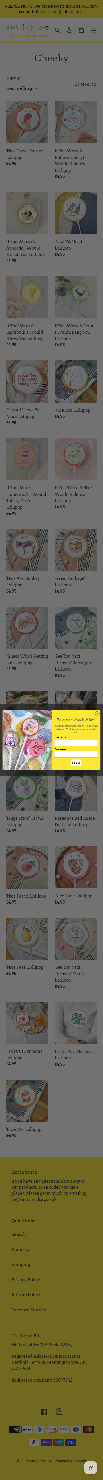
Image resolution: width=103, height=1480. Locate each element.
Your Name (60, 737)
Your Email (60, 748)
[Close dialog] (97, 713)
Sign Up (76, 762)
